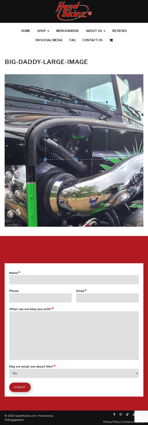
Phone (14, 291)
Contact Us (92, 40)
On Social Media (48, 40)
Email (80, 291)
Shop (41, 31)
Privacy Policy (111, 422)
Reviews (119, 31)
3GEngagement (14, 420)
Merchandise (67, 31)
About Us (94, 31)
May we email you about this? (31, 367)
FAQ (72, 40)
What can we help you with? (30, 309)
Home (25, 31)
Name (13, 273)
